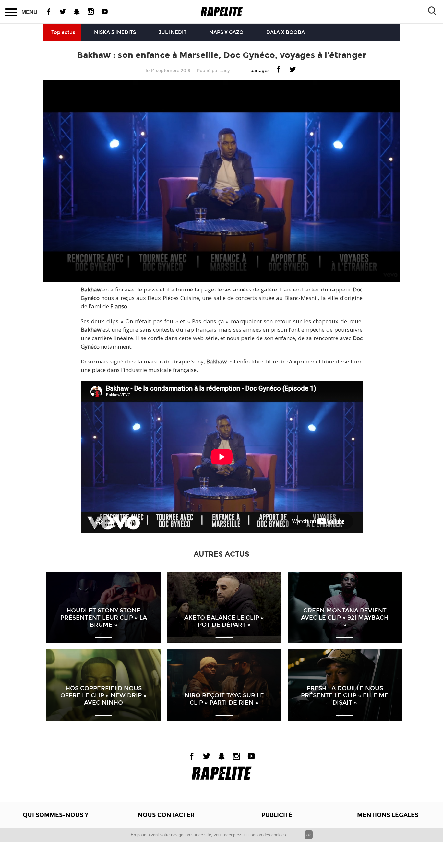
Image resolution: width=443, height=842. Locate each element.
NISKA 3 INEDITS (115, 32)
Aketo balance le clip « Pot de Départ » (224, 621)
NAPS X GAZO (226, 32)
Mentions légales (387, 815)
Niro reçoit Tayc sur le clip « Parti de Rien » (224, 699)
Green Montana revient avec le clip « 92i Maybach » (345, 617)
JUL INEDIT (172, 32)
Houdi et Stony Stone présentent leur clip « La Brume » (103, 617)
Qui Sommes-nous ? (55, 815)
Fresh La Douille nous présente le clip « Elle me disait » (345, 695)
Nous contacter (166, 815)
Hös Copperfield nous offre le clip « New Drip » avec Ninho (103, 695)
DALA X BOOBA (285, 32)
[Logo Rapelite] (222, 12)
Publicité (277, 815)
